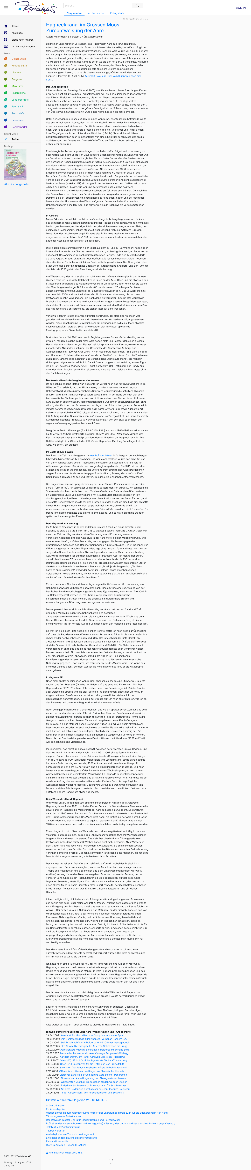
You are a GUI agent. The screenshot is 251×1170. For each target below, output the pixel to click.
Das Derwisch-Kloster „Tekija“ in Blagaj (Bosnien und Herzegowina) (83, 1119)
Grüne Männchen (55, 1105)
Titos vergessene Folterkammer (63, 1116)
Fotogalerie (117, 13)
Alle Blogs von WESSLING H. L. (65, 1152)
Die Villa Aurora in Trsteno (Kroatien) (66, 1144)
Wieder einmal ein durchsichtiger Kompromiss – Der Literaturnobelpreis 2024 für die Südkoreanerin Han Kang (107, 1112)
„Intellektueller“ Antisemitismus (63, 1127)
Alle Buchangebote (16, 184)
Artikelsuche (96, 13)
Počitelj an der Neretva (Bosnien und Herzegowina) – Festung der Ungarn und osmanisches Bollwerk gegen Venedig (111, 1123)
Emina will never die (57, 1141)
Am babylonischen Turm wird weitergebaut (70, 1134)
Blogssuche (74, 13)
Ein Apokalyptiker (56, 1109)
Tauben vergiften (55, 1130)
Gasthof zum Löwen (101, 455)
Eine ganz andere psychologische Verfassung (71, 1137)
